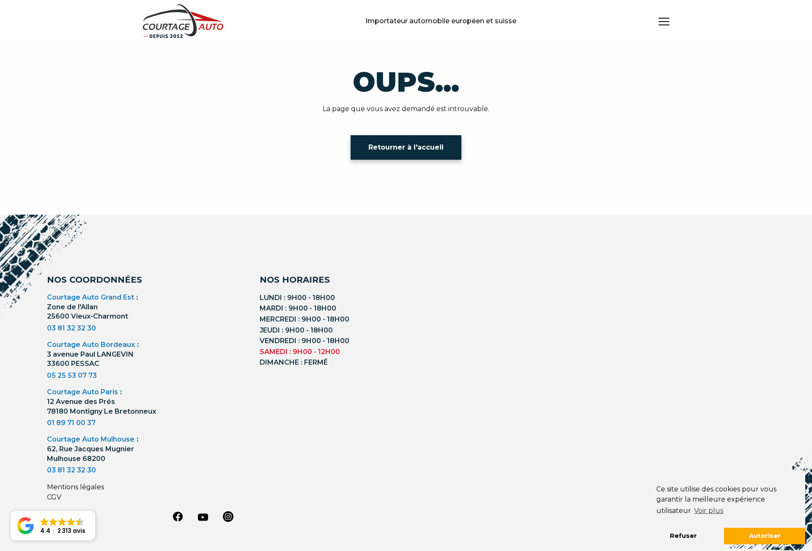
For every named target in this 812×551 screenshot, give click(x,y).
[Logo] (183, 21)
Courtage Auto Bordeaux (91, 345)
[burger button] (663, 21)
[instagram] (228, 516)
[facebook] (177, 516)
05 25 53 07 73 (72, 375)
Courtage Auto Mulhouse (90, 439)
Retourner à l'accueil (406, 147)
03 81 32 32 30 (71, 328)
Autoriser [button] (765, 536)
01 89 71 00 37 (71, 423)
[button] (53, 525)
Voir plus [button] (708, 511)
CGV (54, 497)
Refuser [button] (683, 536)
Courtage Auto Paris (82, 392)
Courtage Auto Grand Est (90, 297)
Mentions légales (75, 487)
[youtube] (203, 517)
